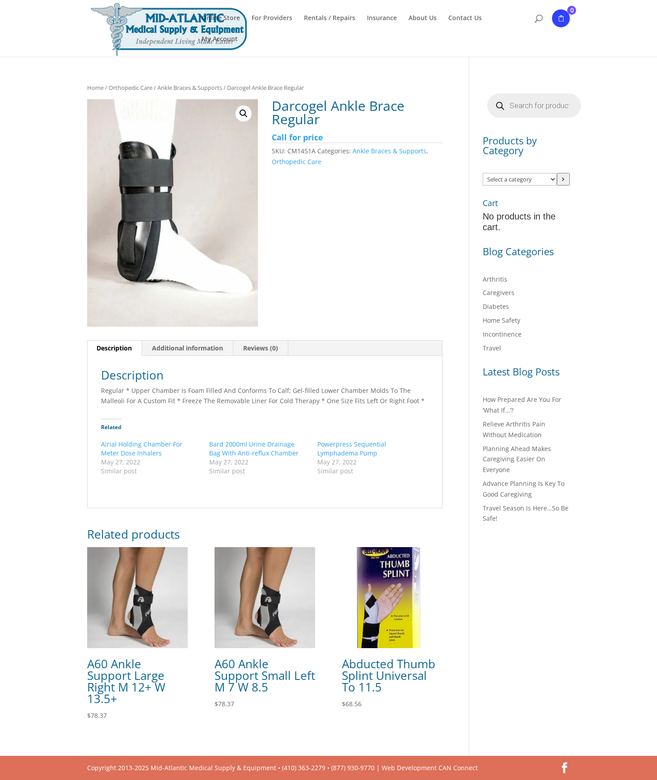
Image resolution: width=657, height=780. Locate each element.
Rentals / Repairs (329, 18)
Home (95, 88)
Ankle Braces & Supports (189, 88)
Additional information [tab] (187, 348)
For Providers (272, 18)
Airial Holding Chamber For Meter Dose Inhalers (141, 448)
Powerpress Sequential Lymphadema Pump (351, 448)
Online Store (221, 18)
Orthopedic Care (130, 88)
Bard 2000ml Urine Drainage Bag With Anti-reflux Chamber (254, 448)
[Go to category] (563, 179)
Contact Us (465, 18)
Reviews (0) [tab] (260, 348)
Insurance (382, 18)
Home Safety (501, 320)
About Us (423, 18)
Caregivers (498, 292)
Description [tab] (114, 348)
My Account (220, 39)
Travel (492, 348)
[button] (244, 113)
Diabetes (496, 306)
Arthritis (495, 279)
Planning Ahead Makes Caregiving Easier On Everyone (517, 459)
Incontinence (502, 334)
